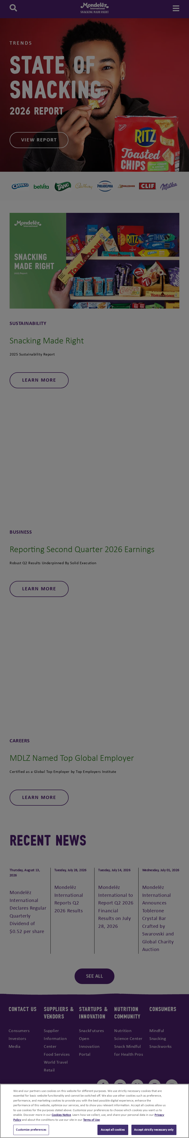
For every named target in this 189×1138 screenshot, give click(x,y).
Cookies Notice (61, 1115)
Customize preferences (31, 1129)
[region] (94, 1111)
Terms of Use (91, 1119)
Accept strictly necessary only (154, 1129)
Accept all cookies (113, 1129)
